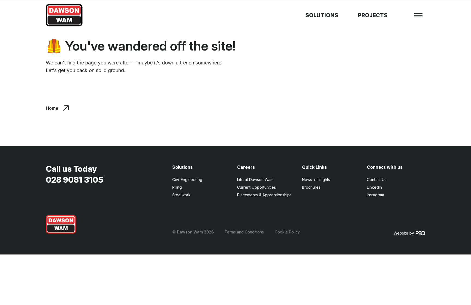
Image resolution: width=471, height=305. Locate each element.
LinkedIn (374, 187)
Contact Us (377, 179)
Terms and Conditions (244, 232)
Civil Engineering (187, 179)
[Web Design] (420, 233)
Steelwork (181, 195)
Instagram (375, 195)
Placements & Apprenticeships (264, 195)
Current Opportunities (256, 187)
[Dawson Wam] (64, 15)
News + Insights (316, 179)
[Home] (61, 224)
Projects (373, 15)
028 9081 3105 (74, 180)
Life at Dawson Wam (255, 179)
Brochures (311, 187)
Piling (177, 187)
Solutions (321, 15)
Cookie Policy (287, 232)
